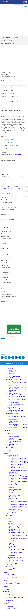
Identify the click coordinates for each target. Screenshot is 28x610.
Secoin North (12, 370)
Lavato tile (12, 555)
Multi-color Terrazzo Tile (15, 544)
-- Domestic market (11, 407)
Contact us (6, 591)
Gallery (5, 580)
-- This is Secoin (10, 368)
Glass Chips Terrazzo (14, 498)
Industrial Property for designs (17, 416)
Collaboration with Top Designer (17, 398)
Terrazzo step (4, 262)
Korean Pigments (13, 571)
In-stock (11, 492)
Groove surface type (17, 551)
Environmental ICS (14, 449)
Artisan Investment (14, 402)
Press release (4, 299)
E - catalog (6, 602)
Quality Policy (12, 381)
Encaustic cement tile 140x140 (20, 461)
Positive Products (5, 243)
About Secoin (5, 193)
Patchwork (12, 487)
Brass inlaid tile (13, 490)
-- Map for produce (11, 608)
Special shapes (13, 472)
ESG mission (4, 233)
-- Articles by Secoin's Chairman (14, 597)
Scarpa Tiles (12, 512)
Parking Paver (12, 561)
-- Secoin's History (11, 429)
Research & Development (7, 209)
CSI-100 (11, 438)
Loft (10, 520)
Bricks (10, 521)
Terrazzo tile (4, 260)
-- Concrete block (10, 566)
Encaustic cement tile (17, 37)
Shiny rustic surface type (18, 554)
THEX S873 (18, 174)
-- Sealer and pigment (12, 568)
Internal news (4, 301)
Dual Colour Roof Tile (14, 531)
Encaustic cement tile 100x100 (20, 464)
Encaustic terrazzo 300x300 (19, 478)
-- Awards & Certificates (12, 436)
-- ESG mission (10, 433)
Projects (5, 572)
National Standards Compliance (17, 387)
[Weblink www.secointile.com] (8, 188)
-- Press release (10, 599)
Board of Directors (5, 204)
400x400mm (11, 154)
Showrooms (6, 589)
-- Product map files (11, 606)
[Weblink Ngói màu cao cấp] (20, 188)
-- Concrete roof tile (11, 523)
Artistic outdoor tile (6, 270)
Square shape (13, 456)
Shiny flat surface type (18, 549)
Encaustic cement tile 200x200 (20, 458)
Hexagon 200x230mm (18, 467)
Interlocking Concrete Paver (16, 560)
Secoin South (12, 373)
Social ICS (11, 450)
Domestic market (5, 212)
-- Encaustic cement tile (12, 455)
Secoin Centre (12, 371)
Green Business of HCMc (15, 439)
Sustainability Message (6, 231)
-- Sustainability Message (12, 432)
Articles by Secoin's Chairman (8, 296)
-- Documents (9, 605)
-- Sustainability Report (12, 444)
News (3, 288)
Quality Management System (8, 207)
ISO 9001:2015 (13, 385)
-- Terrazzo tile (10, 493)
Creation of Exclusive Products (17, 396)
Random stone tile (14, 548)
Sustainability (6, 227)
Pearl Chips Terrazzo (14, 497)
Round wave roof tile (14, 529)
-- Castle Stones (10, 515)
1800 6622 (5, 2)
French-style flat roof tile (15, 524)
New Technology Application (16, 395)
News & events (4, 291)
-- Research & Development (13, 393)
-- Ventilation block (11, 565)
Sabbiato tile (12, 546)
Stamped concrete (5, 275)
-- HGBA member (10, 452)
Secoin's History (5, 221)
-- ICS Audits (9, 447)
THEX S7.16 (4, 174)
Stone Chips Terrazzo (15, 495)
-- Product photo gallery (12, 582)
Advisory (5, 586)
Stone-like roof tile (14, 526)
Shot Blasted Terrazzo (15, 509)
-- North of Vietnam (11, 574)
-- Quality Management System (14, 379)
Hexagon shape (13, 466)
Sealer (11, 569)
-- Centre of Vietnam (11, 575)
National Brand (13, 419)
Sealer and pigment (6, 282)
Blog (4, 588)
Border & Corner (13, 473)
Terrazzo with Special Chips (16, 510)
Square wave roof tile (14, 527)
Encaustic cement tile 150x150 (20, 463)
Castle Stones (4, 265)
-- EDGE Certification (11, 435)
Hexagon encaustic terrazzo (8, 43)
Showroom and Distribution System (18, 408)
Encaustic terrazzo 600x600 (19, 481)
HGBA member (4, 248)
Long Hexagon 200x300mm (19, 470)
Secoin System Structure (7, 202)
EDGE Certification (5, 236)
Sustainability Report (6, 241)
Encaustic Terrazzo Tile (7, 40)
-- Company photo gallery (13, 583)
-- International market (12, 412)
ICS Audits (3, 246)
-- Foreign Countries (11, 578)
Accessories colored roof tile (16, 532)
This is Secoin (4, 197)
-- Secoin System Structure (13, 376)
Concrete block (4, 279)
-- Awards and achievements (13, 418)
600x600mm (18, 154)
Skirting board (13, 484)
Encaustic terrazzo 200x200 (19, 476)
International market (6, 214)
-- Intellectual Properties (12, 413)
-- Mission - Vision (10, 374)
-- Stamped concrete (11, 563)
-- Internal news (10, 600)
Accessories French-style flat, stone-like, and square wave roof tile (19, 535)
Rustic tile (11, 543)
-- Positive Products (11, 446)
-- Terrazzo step (10, 514)
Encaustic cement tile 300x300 (20, 459)
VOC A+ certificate (14, 388)
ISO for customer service (15, 391)
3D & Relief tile (13, 486)
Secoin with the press (6, 294)
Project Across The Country (16, 410)
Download (5, 603)
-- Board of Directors (11, 378)
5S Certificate (12, 390)
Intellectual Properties (6, 217)
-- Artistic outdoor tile (11, 541)
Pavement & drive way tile (7, 272)
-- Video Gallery (10, 585)
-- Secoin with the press (12, 595)
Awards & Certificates (6, 238)
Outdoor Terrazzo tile (14, 558)
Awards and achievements (8, 219)
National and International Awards (18, 427)
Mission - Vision (5, 200)
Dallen (11, 517)
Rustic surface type (17, 552)
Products (7, 37)
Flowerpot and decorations (16, 489)
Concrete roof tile (5, 267)
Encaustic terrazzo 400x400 (19, 480)
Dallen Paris (12, 518)
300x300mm (4, 154)
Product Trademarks (14, 415)
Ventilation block (5, 277)
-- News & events (10, 594)
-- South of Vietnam (11, 577)
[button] (3, 50)
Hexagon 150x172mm (18, 469)
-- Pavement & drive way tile (13, 557)
